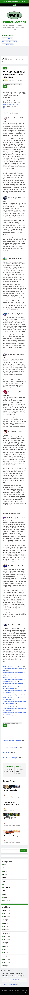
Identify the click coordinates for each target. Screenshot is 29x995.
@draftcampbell (7, 108)
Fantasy (5, 868)
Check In (11, 35)
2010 (4, 962)
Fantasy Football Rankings (12, 740)
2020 (4, 930)
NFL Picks (6, 752)
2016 (4, 943)
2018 (4, 936)
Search (23, 851)
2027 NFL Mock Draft (7, 38)
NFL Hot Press (7, 887)
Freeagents (6, 871)
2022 (4, 923)
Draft (4, 68)
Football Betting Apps (7, 44)
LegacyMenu (4, 35)
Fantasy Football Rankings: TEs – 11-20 (13, 1)
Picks (4, 894)
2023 (4, 920)
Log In (14, 5)
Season (5, 897)
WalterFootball (14, 22)
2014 (4, 949)
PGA (4, 891)
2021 (4, 926)
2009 (4, 966)
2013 (4, 952)
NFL (4, 884)
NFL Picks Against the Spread (9, 41)
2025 (4, 913)
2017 (4, 939)
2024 (4, 916)
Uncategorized (7, 900)
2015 (4, 946)
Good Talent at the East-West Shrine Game (14, 716)
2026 (4, 910)
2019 (4, 933)
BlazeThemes (14, 992)
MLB (4, 878)
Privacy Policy (22, 992)
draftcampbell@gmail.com (11, 104)
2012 (4, 956)
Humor (5, 874)
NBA (4, 881)
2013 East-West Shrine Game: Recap (12, 666)
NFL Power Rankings (10, 758)
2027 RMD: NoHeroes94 (9, 984)
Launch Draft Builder (15, 980)
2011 (4, 959)
